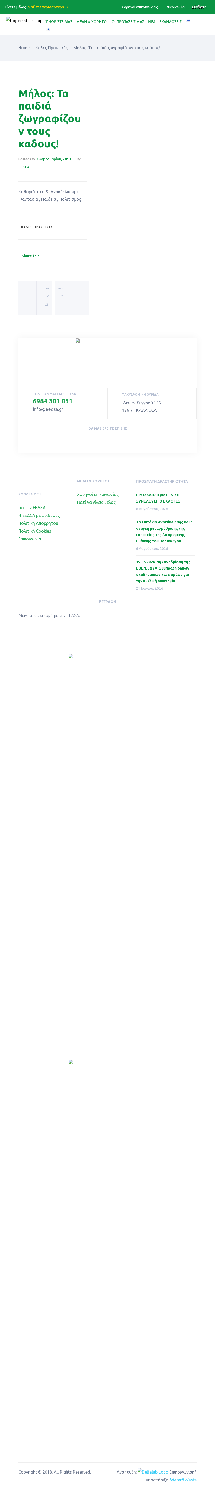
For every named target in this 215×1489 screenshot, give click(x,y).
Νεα (151, 21)
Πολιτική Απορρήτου (38, 523)
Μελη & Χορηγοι (92, 21)
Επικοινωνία (175, 7)
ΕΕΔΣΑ (23, 167)
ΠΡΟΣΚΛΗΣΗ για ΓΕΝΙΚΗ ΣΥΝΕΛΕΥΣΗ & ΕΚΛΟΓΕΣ (158, 498)
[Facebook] (101, 439)
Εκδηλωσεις (170, 21)
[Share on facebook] (43, 256)
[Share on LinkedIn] (56, 256)
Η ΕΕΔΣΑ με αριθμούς (39, 515)
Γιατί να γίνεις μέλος (96, 502)
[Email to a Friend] (80, 256)
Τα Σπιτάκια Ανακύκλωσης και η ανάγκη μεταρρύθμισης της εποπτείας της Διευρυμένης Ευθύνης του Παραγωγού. (164, 531)
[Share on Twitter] (50, 256)
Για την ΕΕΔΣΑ (32, 507)
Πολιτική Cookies (34, 531)
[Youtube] (113, 439)
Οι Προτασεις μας (128, 21)
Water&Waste (183, 1479)
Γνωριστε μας (59, 21)
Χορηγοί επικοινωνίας (140, 7)
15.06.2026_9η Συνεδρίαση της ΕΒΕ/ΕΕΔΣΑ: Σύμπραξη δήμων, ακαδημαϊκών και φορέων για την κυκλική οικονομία (163, 571)
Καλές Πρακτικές (37, 227)
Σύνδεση (199, 7)
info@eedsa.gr (48, 409)
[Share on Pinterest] (75, 256)
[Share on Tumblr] (62, 256)
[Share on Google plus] (69, 256)
